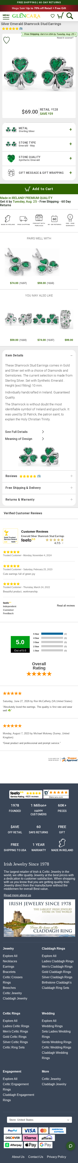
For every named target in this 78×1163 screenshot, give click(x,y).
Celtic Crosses (13, 977)
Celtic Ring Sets (14, 1047)
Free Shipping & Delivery (23, 488)
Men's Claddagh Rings (57, 966)
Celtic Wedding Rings (56, 1047)
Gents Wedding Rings (56, 1042)
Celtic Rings (11, 1013)
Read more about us (17, 895)
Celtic (12, 993)
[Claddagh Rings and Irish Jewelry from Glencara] (26, 15)
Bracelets (9, 971)
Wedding (48, 1013)
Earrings (8, 966)
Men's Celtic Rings (15, 1031)
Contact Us (35, 1156)
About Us (18, 1156)
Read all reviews (66, 605)
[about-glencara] (39, 918)
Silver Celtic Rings (15, 1042)
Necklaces (10, 961)
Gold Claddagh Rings (56, 971)
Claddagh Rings (53, 948)
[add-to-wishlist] (6, 40)
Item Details (14, 355)
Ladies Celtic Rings (16, 1026)
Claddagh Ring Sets (55, 987)
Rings (7, 982)
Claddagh (15, 998)
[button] (39, 1120)
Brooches (9, 987)
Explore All (10, 956)
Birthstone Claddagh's (57, 982)
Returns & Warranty (19, 499)
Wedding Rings (52, 1026)
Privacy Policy (56, 1156)
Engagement (12, 1071)
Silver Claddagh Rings (57, 977)
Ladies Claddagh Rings (58, 961)
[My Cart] (61, 16)
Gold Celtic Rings (15, 1036)
